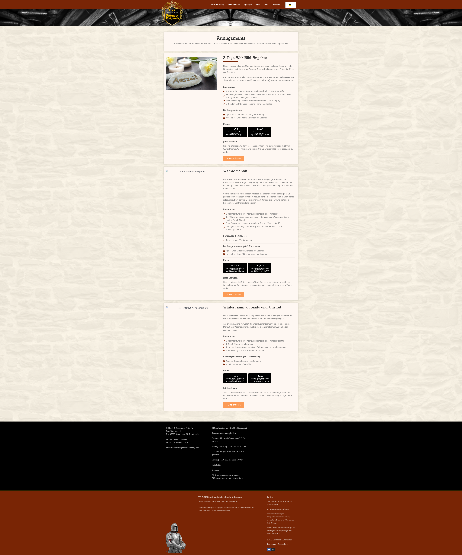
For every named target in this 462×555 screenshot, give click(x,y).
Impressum (271, 544)
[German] (290, 5)
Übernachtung (217, 5)
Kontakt (276, 5)
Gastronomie (234, 5)
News (257, 5)
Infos (266, 5)
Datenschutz (283, 544)
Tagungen (247, 5)
